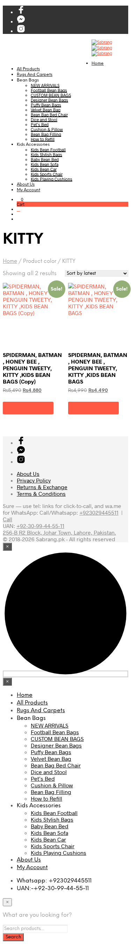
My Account (28, 190)
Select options (28, 408)
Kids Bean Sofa (44, 164)
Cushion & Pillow (47, 129)
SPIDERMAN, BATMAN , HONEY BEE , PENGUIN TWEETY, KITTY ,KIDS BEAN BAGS (97, 368)
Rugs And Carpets (34, 74)
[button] (20, 199)
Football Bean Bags (49, 90)
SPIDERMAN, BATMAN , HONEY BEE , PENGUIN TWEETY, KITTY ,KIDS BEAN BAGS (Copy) (32, 368)
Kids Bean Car (44, 169)
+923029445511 (98, 512)
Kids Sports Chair (47, 174)
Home (98, 63)
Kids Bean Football (48, 149)
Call (7, 519)
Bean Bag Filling (46, 134)
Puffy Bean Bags (46, 104)
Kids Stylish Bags (46, 154)
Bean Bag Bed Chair (49, 114)
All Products (28, 69)
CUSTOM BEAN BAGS (51, 95)
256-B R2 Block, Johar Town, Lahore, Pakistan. (59, 532)
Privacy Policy (34, 480)
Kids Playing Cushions (51, 179)
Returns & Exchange (42, 487)
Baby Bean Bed (45, 159)
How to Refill (42, 139)
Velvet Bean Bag (45, 109)
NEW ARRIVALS (45, 85)
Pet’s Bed (40, 124)
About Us (26, 184)
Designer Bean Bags (49, 100)
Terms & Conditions (41, 493)
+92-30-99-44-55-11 (40, 525)
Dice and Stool (44, 119)
